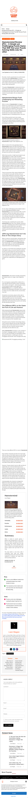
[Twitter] (11, 743)
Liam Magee (5, 54)
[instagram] (12, 3)
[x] (14, 3)
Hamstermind (10, 747)
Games (12, 38)
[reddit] (15, 3)
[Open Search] (24, 25)
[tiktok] (17, 3)
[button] (26, 781)
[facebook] (11, 3)
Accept (14, 793)
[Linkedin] (14, 743)
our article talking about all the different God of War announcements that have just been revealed (13, 711)
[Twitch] (17, 743)
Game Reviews (6, 38)
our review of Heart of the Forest (10, 708)
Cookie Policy (13, 796)
